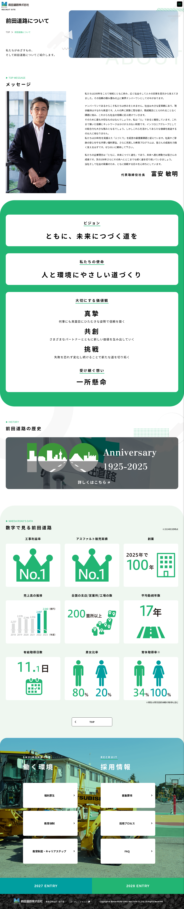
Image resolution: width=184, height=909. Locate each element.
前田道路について (22, 32)
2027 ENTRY (46, 886)
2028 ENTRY (138, 886)
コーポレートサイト (78, 901)
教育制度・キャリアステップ (49, 851)
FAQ (127, 851)
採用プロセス (127, 823)
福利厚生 (49, 795)
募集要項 (127, 795)
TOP (8, 32)
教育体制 (49, 823)
